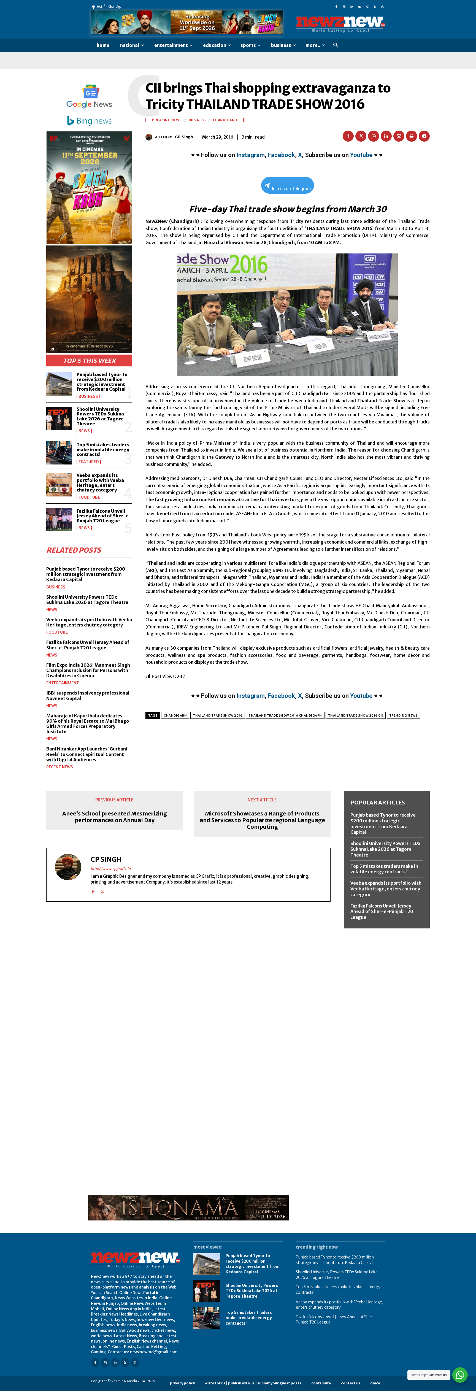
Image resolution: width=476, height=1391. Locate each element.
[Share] (367, 6)
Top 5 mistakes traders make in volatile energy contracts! (103, 449)
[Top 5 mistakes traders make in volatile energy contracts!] (59, 452)
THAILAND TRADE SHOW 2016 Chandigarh (285, 715)
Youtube (361, 155)
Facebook (281, 155)
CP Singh (184, 136)
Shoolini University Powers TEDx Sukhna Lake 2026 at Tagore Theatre (100, 416)
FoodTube (89, 497)
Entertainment (62, 683)
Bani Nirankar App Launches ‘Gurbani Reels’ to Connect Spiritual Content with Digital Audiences (86, 754)
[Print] (411, 136)
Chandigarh (225, 120)
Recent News (59, 767)
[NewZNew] (340, 25)
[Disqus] (188, 982)
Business (88, 396)
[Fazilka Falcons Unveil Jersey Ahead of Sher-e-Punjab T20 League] (59, 519)
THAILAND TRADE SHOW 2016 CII (355, 715)
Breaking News (167, 120)
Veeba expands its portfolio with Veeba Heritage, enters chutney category (100, 482)
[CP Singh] (150, 137)
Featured (89, 462)
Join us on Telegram (291, 188)
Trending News (403, 715)
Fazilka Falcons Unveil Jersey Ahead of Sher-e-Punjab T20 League (104, 515)
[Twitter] (374, 6)
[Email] (398, 136)
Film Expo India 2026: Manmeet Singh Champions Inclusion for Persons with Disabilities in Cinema (88, 670)
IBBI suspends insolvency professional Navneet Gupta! (87, 695)
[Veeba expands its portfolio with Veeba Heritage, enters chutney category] (59, 484)
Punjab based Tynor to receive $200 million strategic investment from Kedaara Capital (102, 382)
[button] (336, 45)
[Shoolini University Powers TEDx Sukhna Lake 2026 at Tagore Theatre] (59, 418)
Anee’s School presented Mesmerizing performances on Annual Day (114, 816)
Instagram (250, 155)
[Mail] (359, 6)
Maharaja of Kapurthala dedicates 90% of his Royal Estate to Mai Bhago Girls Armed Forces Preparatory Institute (87, 723)
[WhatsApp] (382, 6)
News (84, 431)
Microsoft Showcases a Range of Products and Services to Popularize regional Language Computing (262, 820)
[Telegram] (424, 136)
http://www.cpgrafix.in (111, 868)
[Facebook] (336, 6)
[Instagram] (344, 6)
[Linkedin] (351, 6)
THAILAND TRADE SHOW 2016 (217, 715)
